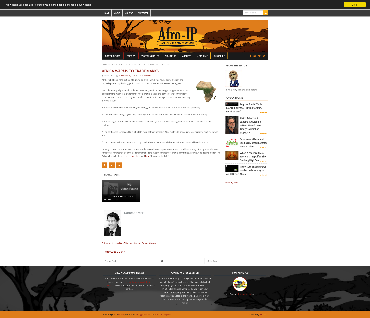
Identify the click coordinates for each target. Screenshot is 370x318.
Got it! (355, 4)
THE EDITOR (143, 13)
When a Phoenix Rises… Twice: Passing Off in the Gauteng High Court (253, 156)
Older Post (212, 261)
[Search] (265, 12)
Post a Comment (115, 251)
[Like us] (250, 56)
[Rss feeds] (264, 56)
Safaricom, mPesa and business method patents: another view (253, 142)
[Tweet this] (112, 165)
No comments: (145, 75)
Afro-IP (121, 314)
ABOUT (117, 13)
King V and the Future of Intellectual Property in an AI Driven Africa (246, 170)
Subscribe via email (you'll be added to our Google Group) (129, 243)
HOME (106, 13)
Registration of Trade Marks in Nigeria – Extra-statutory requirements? (244, 107)
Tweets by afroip (231, 182)
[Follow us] (259, 56)
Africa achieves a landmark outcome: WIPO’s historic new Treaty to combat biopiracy (250, 125)
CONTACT (129, 13)
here (128, 156)
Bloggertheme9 (143, 314)
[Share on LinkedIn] (119, 165)
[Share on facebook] (104, 165)
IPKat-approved (243, 294)
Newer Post (110, 261)
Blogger (263, 314)
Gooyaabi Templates (162, 314)
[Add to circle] (255, 56)
